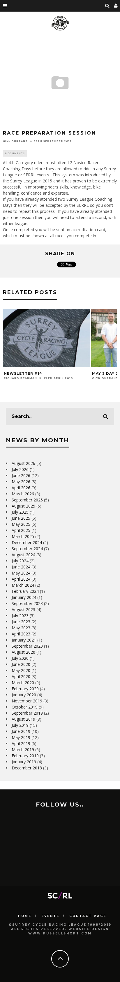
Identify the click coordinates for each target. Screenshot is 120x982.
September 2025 (27, 500)
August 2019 (23, 719)
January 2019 (24, 761)
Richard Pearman (20, 378)
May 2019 (21, 737)
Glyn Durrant (15, 141)
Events (50, 916)
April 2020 (21, 676)
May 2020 (21, 670)
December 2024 (27, 542)
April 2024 (21, 579)
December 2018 (27, 768)
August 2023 (23, 609)
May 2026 (21, 481)
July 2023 (20, 615)
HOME (24, 916)
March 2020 (23, 682)
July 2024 (20, 561)
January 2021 (24, 640)
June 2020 (21, 664)
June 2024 (21, 567)
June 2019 (21, 731)
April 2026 (21, 487)
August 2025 (23, 506)
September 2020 (27, 646)
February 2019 (25, 755)
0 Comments (15, 153)
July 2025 (20, 512)
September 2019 (27, 713)
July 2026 (20, 469)
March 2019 (23, 749)
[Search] (107, 6)
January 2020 (24, 694)
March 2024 (23, 585)
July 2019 (20, 725)
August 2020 (23, 652)
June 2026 (21, 475)
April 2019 (21, 743)
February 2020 (25, 688)
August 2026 (23, 463)
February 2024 (25, 591)
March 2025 (23, 536)
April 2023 (21, 634)
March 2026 (23, 494)
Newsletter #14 (23, 373)
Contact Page (87, 916)
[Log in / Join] (116, 6)
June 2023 (21, 621)
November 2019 (27, 701)
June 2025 (21, 518)
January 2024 (24, 597)
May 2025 (21, 524)
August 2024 (23, 554)
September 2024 (27, 548)
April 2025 (21, 530)
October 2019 (25, 707)
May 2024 (21, 573)
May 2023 (21, 627)
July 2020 (20, 658)
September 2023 (27, 603)
